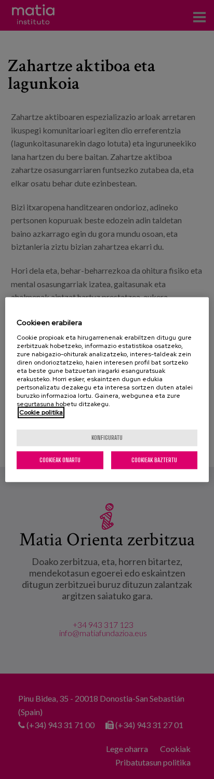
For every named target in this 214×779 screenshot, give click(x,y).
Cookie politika (41, 412)
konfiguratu (107, 437)
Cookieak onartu (60, 460)
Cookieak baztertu (154, 460)
